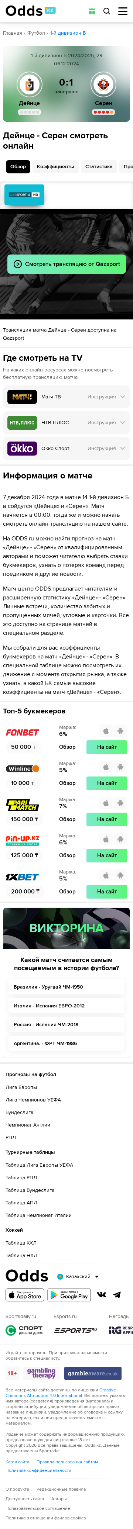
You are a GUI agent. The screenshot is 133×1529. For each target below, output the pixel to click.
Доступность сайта (25, 1499)
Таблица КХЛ (21, 1243)
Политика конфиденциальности (38, 1470)
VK (101, 1294)
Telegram (117, 1294)
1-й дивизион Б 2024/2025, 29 (66, 55)
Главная (12, 33)
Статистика (99, 166)
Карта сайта (17, 1462)
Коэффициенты (55, 166)
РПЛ (11, 1137)
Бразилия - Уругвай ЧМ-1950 (48, 987)
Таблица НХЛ (21, 1255)
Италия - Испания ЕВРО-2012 (49, 1006)
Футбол (36, 33)
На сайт (107, 747)
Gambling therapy (41, 1373)
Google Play (69, 1294)
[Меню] (122, 11)
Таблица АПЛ (21, 1203)
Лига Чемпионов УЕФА (33, 1100)
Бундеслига (19, 1112)
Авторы (59, 1499)
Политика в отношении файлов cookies (46, 1518)
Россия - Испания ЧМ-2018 (46, 1024)
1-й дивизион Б (68, 33)
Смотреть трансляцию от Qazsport (24, 194)
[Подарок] (92, 11)
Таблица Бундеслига (30, 1190)
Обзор (18, 166)
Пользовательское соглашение (38, 1508)
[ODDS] (31, 10)
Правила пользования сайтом (67, 1462)
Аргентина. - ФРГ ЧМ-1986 (45, 1043)
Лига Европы (21, 1087)
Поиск (107, 11)
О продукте (17, 1489)
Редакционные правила (61, 1489)
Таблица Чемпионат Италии (39, 1215)
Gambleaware (93, 1373)
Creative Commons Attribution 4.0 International (61, 1392)
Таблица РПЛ (21, 1178)
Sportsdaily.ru (24, 1330)
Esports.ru (76, 1330)
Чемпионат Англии (28, 1125)
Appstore (25, 1294)
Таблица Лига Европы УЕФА (39, 1165)
